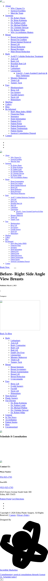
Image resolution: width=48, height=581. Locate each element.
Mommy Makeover (19, 78)
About (8, 6)
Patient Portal (16, 123)
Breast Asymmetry (18, 369)
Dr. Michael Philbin (19, 25)
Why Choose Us (18, 8)
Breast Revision (17, 49)
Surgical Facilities (18, 11)
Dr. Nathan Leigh (18, 23)
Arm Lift (14, 59)
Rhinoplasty (16, 99)
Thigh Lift (15, 80)
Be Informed (10, 109)
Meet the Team (17, 13)
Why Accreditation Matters (22, 32)
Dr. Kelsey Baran (18, 18)
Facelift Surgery (17, 95)
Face (7, 85)
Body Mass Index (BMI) (21, 111)
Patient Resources (18, 126)
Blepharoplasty (17, 87)
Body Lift (15, 61)
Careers (12, 515)
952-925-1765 (6, 477)
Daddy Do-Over (18, 352)
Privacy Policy (23, 515)
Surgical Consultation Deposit (23, 133)
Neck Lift (15, 97)
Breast (8, 35)
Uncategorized (11, 427)
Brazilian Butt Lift (18, 63)
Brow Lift (15, 90)
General (8, 415)
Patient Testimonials (19, 128)
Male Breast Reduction (20, 51)
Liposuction (16, 71)
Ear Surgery (16, 92)
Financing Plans (17, 114)
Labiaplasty (15, 68)
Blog (7, 107)
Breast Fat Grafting (19, 39)
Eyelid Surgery (17, 386)
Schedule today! (10, 577)
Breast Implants (17, 367)
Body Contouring (18, 345)
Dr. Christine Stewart (19, 27)
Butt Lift (14, 66)
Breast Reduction (18, 47)
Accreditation (11, 420)
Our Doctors (10, 400)
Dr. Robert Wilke (18, 30)
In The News (10, 417)
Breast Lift (15, 44)
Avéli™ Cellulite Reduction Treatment (27, 56)
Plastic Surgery (11, 398)
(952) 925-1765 (6, 487)
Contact (8, 135)
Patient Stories (17, 131)
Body (7, 54)
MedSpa (8, 102)
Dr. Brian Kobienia (19, 20)
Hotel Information (18, 119)
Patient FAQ (16, 121)
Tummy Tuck (16, 83)
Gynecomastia (17, 379)
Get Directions (18, 499)
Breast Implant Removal (21, 42)
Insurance (15, 116)
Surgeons (9, 15)
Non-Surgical (11, 396)
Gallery (8, 104)
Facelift (14, 388)
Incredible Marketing (9, 570)
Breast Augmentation (19, 37)
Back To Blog (6, 333)
